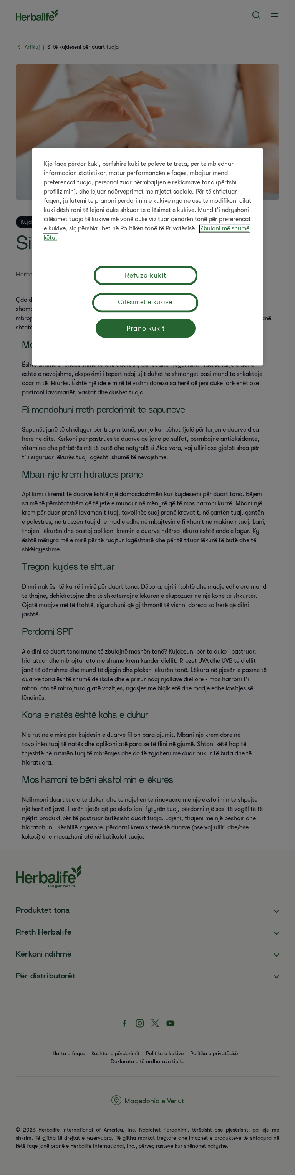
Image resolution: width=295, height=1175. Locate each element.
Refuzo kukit (145, 275)
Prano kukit (145, 328)
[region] (147, 256)
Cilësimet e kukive (145, 302)
